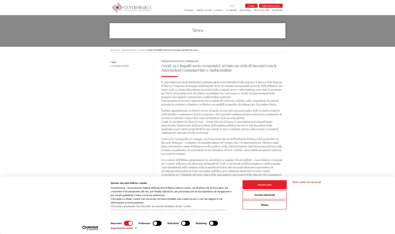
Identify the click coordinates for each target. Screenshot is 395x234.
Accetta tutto (265, 184)
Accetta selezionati (264, 194)
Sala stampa (245, 10)
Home (115, 50)
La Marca (218, 10)
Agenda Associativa (272, 6)
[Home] (131, 7)
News (141, 50)
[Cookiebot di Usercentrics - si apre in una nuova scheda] (90, 228)
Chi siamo (188, 10)
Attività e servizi (203, 10)
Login (252, 6)
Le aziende (232, 10)
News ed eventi (261, 10)
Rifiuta (264, 205)
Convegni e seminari (120, 66)
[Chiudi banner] (306, 182)
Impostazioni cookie (122, 228)
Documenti (277, 10)
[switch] (157, 223)
